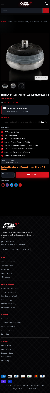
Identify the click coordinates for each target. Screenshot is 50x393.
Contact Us (5, 334)
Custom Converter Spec (9, 319)
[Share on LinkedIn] (16, 185)
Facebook (6, 250)
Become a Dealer (7, 353)
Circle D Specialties (10, 102)
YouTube (26, 250)
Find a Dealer (6, 357)
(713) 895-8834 (7, 241)
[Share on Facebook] (7, 185)
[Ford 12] (5, 86)
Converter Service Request (11, 322)
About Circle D (6, 345)
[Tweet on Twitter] (11, 185)
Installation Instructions (9, 288)
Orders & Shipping (7, 300)
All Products (5, 277)
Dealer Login (5, 361)
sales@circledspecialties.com (13, 244)
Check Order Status (8, 330)
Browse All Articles (8, 307)
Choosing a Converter (9, 292)
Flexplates (5, 269)
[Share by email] (3, 185)
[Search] (46, 10)
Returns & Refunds (37, 385)
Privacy (8, 385)
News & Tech (6, 349)
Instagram (16, 250)
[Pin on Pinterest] (20, 185)
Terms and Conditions (20, 385)
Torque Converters (8, 262)
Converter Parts (7, 266)
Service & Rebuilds (8, 326)
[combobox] (22, 10)
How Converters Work (9, 296)
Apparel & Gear (6, 273)
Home (3, 22)
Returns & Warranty (8, 303)
